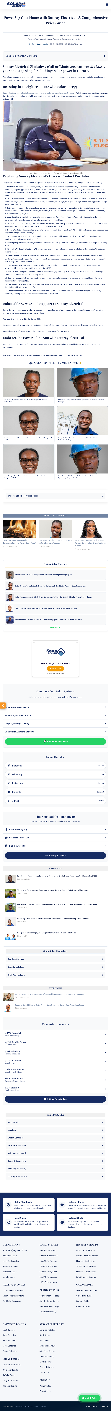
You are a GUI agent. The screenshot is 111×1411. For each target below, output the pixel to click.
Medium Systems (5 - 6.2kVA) (18, 715)
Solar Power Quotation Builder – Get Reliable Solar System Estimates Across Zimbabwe (90, 543)
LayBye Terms (46, 1361)
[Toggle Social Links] (3, 706)
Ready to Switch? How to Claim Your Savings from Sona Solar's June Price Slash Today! (49, 1005)
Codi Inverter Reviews (85, 1250)
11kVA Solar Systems (48, 1282)
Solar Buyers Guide (48, 1250)
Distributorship (9, 1277)
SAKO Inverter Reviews (86, 1277)
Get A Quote (56, 668)
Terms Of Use (45, 1391)
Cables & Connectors (17, 1161)
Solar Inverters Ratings (49, 1306)
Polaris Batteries (10, 1351)
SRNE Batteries (9, 1345)
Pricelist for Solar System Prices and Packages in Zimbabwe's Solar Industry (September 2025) (57, 876)
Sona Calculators (16, 967)
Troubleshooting (47, 1356)
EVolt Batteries (9, 1340)
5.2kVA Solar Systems (48, 1271)
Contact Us (44, 1372)
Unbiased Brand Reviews (13, 1290)
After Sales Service (47, 1351)
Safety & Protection (17, 1145)
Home (88, 1406)
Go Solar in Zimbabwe (49, 1255)
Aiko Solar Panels (10, 1386)
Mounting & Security (17, 1168)
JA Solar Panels (9, 1375)
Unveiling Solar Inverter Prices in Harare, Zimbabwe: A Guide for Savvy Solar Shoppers (53, 918)
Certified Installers (47, 1330)
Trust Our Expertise (11, 1261)
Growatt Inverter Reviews (87, 1255)
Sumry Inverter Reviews (86, 1271)
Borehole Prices (83, 1306)
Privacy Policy (45, 1386)
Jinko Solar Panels (10, 1370)
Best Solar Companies (12, 1301)
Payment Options (47, 1367)
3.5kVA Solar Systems (48, 1266)
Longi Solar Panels (10, 1380)
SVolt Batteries (9, 1335)
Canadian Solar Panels (12, 1364)
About (95, 1406)
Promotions (44, 1340)
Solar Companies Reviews (13, 1295)
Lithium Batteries (16, 1137)
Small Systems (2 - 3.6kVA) (17, 707)
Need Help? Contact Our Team (21, 55)
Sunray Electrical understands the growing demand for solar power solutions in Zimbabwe (39, 93)
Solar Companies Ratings (50, 1295)
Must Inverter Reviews (85, 1261)
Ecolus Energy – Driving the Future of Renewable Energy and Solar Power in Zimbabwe (49, 994)
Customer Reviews (48, 1345)
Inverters (12, 1130)
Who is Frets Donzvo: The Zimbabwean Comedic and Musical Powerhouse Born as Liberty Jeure (57, 904)
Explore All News (55, 627)
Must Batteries (9, 1330)
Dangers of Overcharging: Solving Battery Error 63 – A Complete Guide (46, 933)
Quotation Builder (83, 1295)
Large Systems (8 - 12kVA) (17, 723)
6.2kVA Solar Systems (48, 1277)
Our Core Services (16, 959)
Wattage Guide (82, 1301)
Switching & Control (17, 1153)
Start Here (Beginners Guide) (15, 1250)
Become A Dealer (10, 1271)
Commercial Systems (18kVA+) (19, 731)
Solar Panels (13, 1122)
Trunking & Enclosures (17, 1176)
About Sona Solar (10, 1255)
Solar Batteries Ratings (49, 1301)
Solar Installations (10, 1266)
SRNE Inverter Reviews (86, 1266)
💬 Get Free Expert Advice (55, 741)
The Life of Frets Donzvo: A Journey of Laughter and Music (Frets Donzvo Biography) (52, 890)
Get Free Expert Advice (55, 855)
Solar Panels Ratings (48, 1311)
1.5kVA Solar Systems (48, 1261)
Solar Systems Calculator (86, 1290)
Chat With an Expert (17, 975)
